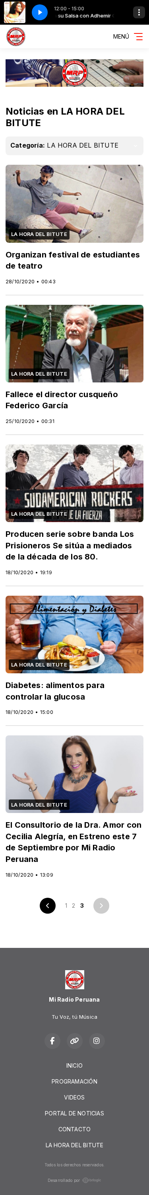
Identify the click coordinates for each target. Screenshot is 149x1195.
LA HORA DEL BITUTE (75, 1145)
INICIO (74, 1065)
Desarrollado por (64, 1180)
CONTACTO (74, 1129)
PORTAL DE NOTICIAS (74, 1113)
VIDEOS (74, 1097)
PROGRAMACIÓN (74, 1081)
